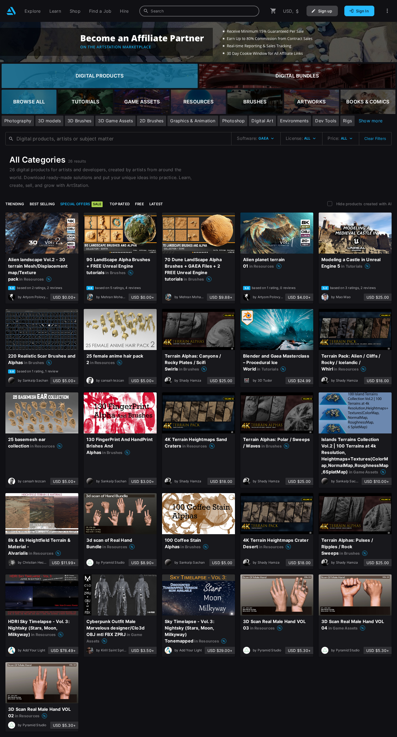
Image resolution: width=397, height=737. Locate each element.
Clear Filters (375, 138)
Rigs (347, 120)
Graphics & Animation (192, 120)
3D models (49, 120)
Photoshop (233, 120)
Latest (156, 204)
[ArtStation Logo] (11, 11)
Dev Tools (325, 120)
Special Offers (80, 204)
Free (139, 204)
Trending (14, 204)
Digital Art (262, 120)
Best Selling (42, 204)
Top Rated (120, 204)
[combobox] (199, 11)
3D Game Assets (115, 120)
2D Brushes (151, 120)
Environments (294, 120)
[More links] (387, 10)
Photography (17, 120)
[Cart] (273, 10)
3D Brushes (79, 120)
